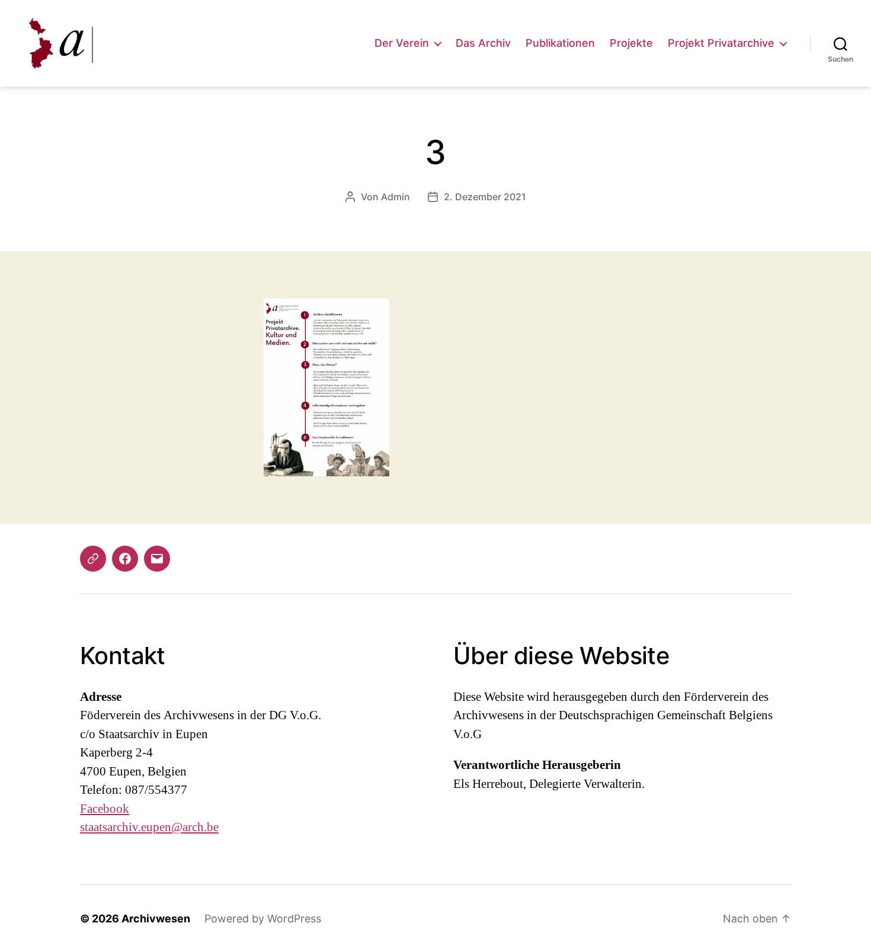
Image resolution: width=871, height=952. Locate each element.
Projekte (631, 43)
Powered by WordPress (262, 918)
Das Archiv (483, 43)
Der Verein (401, 43)
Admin (395, 197)
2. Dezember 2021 (485, 197)
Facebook (104, 809)
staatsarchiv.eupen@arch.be (149, 827)
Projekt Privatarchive (721, 43)
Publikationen (560, 43)
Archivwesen (155, 918)
